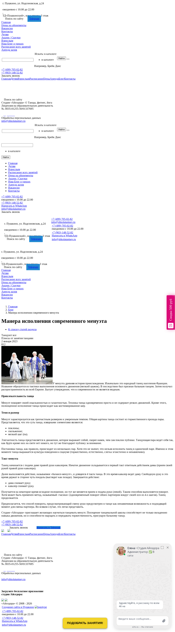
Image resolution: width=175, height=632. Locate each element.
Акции (11, 37)
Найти (61, 58)
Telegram (34, 18)
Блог (12, 43)
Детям (5, 34)
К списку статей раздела (22, 329)
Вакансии (7, 28)
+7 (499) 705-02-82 (13, 6)
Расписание (16, 46)
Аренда (9, 49)
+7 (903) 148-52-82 (12, 72)
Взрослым (7, 40)
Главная (6, 22)
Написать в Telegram (48, 527)
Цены (13, 25)
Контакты (7, 31)
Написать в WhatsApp (14, 205)
